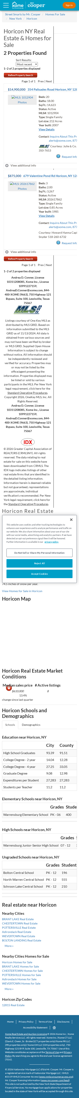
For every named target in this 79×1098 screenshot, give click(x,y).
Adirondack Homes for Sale (19, 979)
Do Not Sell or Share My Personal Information (39, 552)
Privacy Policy (26, 1021)
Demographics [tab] (31, 724)
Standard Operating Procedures (27, 392)
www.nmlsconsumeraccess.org (56, 1076)
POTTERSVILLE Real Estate (19, 927)
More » (9, 946)
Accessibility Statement (35, 1027)
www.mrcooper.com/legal (55, 1080)
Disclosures (63, 1021)
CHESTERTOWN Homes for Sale (22, 970)
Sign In (69, 5)
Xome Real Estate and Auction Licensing (26, 1033)
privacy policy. (52, 542)
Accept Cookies (39, 573)
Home (10, 1021)
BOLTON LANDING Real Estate (21, 940)
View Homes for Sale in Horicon (22, 591)
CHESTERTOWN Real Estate (19, 923)
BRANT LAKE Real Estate (18, 919)
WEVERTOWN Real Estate (18, 936)
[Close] (71, 519)
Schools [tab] (10, 724)
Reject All (39, 563)
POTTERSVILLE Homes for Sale (21, 975)
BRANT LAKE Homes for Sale (20, 966)
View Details (46, 129)
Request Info (70, 156)
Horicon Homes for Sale (17, 962)
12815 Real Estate (13, 1005)
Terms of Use (45, 1021)
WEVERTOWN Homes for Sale (21, 983)
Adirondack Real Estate (16, 932)
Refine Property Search (20, 75)
